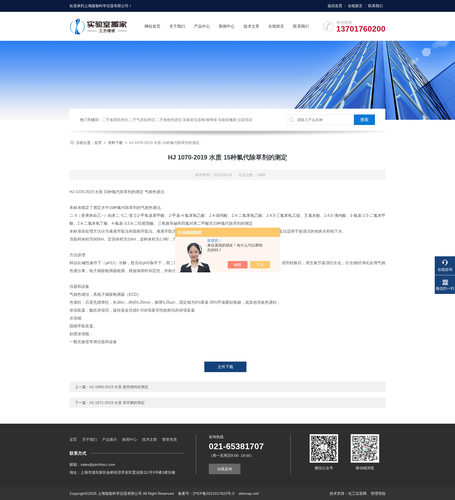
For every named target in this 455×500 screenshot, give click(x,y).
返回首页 (335, 6)
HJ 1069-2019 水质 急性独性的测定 (119, 387)
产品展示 (109, 439)
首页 (98, 143)
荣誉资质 (169, 439)
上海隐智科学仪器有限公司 (106, 6)
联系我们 (375, 6)
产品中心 (202, 26)
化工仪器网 (357, 493)
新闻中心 (227, 26)
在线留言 (355, 6)
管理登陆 (378, 493)
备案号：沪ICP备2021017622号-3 (206, 493)
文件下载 (225, 366)
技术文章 (251, 26)
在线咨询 (224, 469)
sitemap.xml (249, 493)
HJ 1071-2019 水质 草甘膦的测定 (117, 403)
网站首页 (152, 26)
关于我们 (177, 26)
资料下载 (115, 143)
